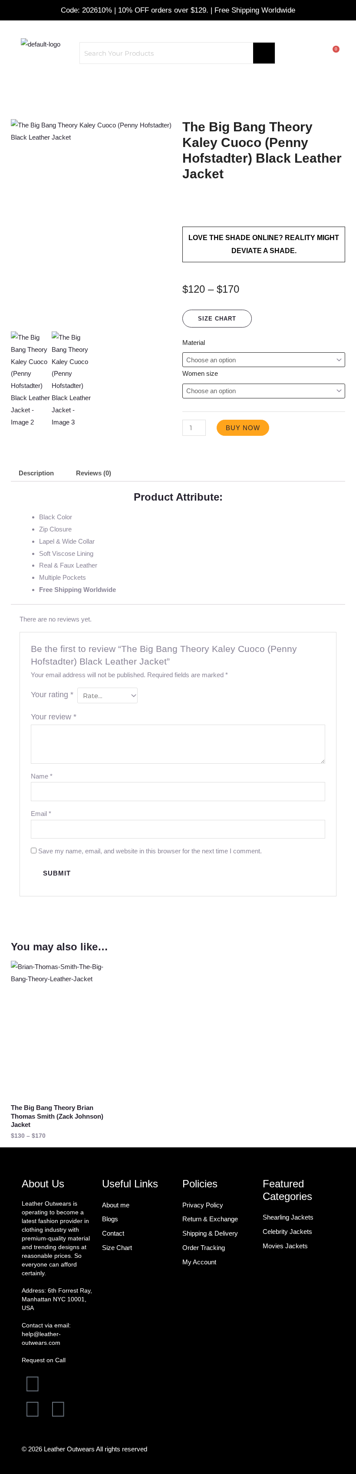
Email (41, 813)
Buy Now (243, 427)
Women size (200, 373)
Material (193, 342)
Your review (53, 716)
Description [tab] (36, 473)
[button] (178, 85)
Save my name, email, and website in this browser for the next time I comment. (150, 851)
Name (42, 776)
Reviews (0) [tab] (93, 473)
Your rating (52, 694)
